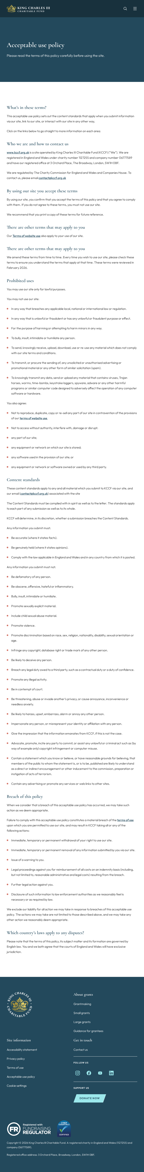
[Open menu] (133, 8)
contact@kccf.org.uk (52, 178)
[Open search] (123, 8)
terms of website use (34, 418)
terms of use (125, 820)
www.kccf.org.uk (18, 152)
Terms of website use (26, 236)
